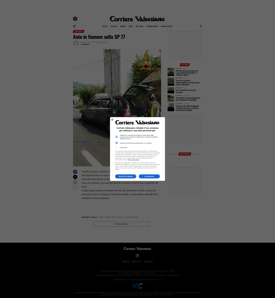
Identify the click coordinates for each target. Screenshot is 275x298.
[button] (137, 147)
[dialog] (137, 149)
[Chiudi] (112, 120)
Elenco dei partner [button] (133, 160)
